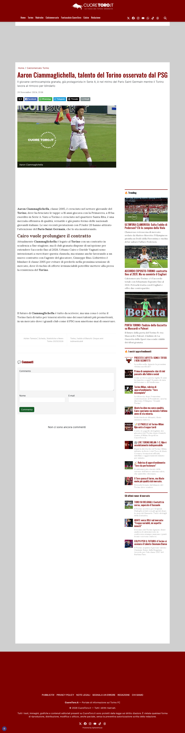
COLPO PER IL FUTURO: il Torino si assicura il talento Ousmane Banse (150, 542)
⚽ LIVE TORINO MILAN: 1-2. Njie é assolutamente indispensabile (150, 444)
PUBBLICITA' (48, 695)
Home (23, 17)
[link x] (128, 17)
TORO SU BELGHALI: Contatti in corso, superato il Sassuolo (149, 503)
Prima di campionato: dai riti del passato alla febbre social (149, 372)
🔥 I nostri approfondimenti (138, 351)
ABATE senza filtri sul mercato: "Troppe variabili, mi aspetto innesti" (148, 523)
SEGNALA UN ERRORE (103, 695)
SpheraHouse (97, 728)
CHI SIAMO (137, 695)
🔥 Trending (131, 192)
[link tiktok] (152, 17)
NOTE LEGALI (83, 695)
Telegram (61, 99)
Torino (30, 17)
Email (87, 99)
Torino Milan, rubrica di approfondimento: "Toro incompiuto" (146, 389)
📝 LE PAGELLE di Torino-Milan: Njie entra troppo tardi (149, 425)
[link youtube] (143, 17)
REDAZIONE (124, 695)
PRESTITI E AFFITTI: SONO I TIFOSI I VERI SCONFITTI (150, 359)
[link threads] (157, 17)
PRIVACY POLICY (65, 695)
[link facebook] (133, 17)
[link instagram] (138, 17)
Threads (74, 99)
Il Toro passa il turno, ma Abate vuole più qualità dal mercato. (149, 480)
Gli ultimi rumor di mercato (137, 495)
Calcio (86, 17)
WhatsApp (46, 99)
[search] (165, 17)
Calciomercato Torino (38, 68)
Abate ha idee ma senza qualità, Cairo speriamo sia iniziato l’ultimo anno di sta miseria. (150, 410)
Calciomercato (52, 17)
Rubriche (39, 17)
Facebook (32, 99)
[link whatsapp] (147, 17)
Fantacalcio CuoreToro (71, 17)
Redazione (95, 17)
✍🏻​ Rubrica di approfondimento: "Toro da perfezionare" (149, 464)
